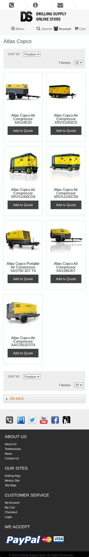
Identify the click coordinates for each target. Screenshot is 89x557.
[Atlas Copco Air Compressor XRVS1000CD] (66, 91)
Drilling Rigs (13, 476)
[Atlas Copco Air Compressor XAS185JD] (23, 91)
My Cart (10, 507)
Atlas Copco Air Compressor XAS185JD (23, 118)
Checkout (11, 512)
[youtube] (43, 420)
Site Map (10, 485)
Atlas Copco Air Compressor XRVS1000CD (66, 118)
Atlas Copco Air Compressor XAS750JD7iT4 (23, 341)
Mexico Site (12, 480)
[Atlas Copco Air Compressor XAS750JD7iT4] (23, 314)
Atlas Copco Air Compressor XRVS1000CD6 (23, 193)
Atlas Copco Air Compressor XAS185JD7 (66, 267)
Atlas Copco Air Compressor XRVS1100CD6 (66, 193)
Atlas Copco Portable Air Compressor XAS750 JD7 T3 (23, 267)
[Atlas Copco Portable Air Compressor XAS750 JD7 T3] (23, 240)
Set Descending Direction (44, 55)
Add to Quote (23, 131)
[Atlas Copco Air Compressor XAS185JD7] (66, 240)
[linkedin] (66, 420)
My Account (12, 502)
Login (8, 517)
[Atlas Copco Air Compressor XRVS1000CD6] (23, 166)
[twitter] (32, 420)
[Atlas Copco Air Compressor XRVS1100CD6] (66, 166)
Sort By (14, 54)
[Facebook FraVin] (55, 420)
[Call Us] (9, 420)
